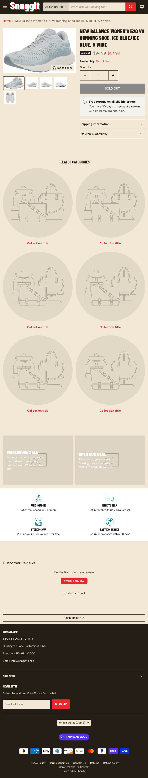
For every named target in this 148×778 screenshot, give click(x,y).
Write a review (74, 581)
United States (72, 722)
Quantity (85, 67)
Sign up (61, 704)
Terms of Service (59, 763)
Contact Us (79, 763)
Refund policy (111, 763)
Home (7, 21)
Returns (94, 763)
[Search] (130, 7)
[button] (13, 83)
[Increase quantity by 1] (113, 75)
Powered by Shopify (74, 771)
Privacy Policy (37, 763)
